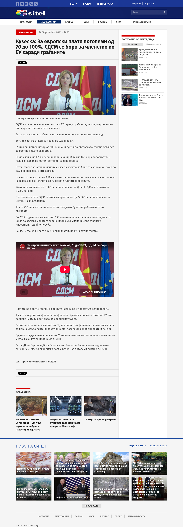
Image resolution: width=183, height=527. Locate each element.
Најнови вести (137, 445)
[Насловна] (30, 15)
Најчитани (132, 44)
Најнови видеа (158, 445)
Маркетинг (150, 3)
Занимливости (142, 21)
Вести (73, 3)
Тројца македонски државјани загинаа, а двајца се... (150, 52)
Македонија (48, 21)
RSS (36, 4)
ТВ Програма (105, 3)
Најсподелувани (153, 44)
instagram (26, 4)
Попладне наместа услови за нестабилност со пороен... (151, 82)
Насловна (26, 21)
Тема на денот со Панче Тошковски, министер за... (151, 97)
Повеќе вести (91, 506)
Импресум (136, 3)
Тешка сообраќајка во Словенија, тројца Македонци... (150, 67)
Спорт (120, 21)
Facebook (17, 4)
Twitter (22, 4)
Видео (87, 3)
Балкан (69, 21)
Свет (86, 21)
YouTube (31, 4)
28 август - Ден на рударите (100, 419)
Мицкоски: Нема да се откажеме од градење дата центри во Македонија (65, 423)
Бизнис (102, 21)
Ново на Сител (31, 446)
